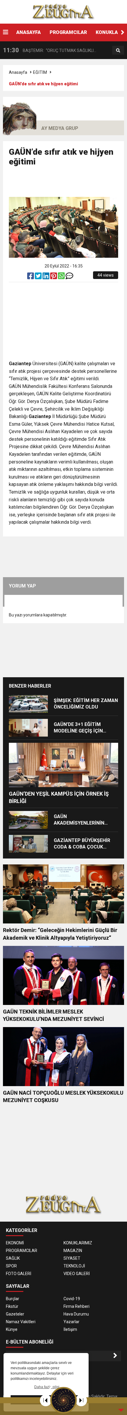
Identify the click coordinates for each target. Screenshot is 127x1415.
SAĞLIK (13, 1258)
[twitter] (39, 277)
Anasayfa (18, 72)
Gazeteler (15, 1314)
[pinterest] (54, 277)
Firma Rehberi (76, 1306)
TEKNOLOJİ (74, 1266)
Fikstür (12, 1306)
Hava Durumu (76, 1314)
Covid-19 (72, 1298)
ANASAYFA (28, 32)
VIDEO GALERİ (77, 1273)
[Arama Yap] (118, 50)
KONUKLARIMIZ (78, 1243)
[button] (122, 32)
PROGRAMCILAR (68, 32)
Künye (11, 1329)
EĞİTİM (40, 72)
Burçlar (12, 1298)
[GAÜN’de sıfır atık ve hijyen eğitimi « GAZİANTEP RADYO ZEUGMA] (63, 11)
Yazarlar (71, 1321)
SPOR (11, 1266)
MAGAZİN (73, 1250)
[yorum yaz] (69, 277)
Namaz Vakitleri (20, 1321)
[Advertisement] (68, 184)
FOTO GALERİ (18, 1273)
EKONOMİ (15, 1243)
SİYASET (72, 1258)
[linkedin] (46, 277)
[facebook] (31, 277)
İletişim (70, 1329)
